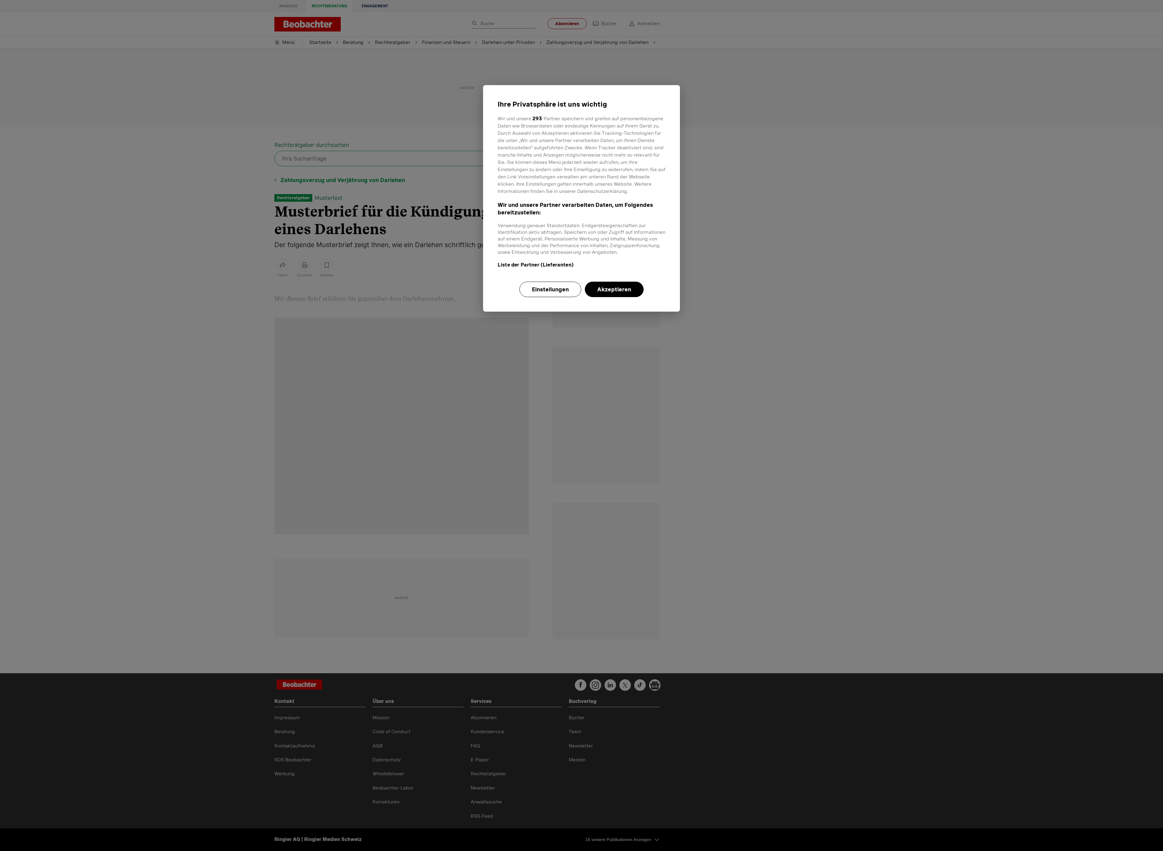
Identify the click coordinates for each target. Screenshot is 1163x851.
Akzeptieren (614, 289)
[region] (581, 198)
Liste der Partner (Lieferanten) (536, 265)
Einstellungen (550, 289)
